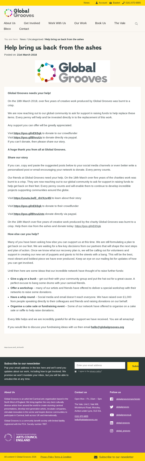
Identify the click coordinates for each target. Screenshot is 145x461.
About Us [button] (9, 23)
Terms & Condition (62, 457)
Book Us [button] (100, 23)
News (86, 3)
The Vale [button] (119, 23)
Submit (135, 366)
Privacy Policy (47, 457)
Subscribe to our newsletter (116, 457)
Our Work (80, 23)
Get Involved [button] (32, 23)
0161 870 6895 (81, 416)
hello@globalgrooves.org (86, 419)
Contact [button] (24, 28)
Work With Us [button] (57, 23)
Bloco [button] (7, 28)
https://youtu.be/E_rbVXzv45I (14, 347)
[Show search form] (135, 22)
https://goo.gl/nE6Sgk (28, 205)
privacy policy (95, 371)
